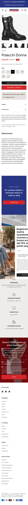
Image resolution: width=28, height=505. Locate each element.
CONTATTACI (14, 202)
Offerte (24, 117)
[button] (3, 72)
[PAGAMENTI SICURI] (14, 325)
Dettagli (4, 104)
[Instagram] (2, 391)
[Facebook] (6, 391)
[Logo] (14, 10)
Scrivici (7, 1)
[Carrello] (25, 10)
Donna (7, 117)
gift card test (13, 117)
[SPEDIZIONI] (14, 282)
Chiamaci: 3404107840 (18, 1)
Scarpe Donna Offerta (8, 119)
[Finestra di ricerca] (22, 10)
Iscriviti (14, 377)
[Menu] (2, 10)
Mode (19, 117)
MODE (4, 51)
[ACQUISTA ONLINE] (14, 297)
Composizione (5, 109)
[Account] (5, 10)
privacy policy (7, 364)
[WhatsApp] (9, 391)
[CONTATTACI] (14, 311)
